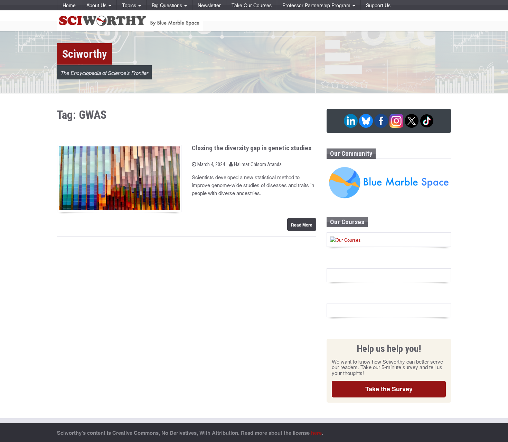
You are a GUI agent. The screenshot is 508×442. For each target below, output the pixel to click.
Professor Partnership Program (317, 5)
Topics (130, 5)
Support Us (378, 5)
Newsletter (209, 5)
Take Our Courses (252, 5)
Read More (301, 225)
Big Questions (168, 5)
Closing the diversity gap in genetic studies (251, 148)
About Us (97, 5)
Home (69, 5)
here (316, 432)
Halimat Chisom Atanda (257, 164)
